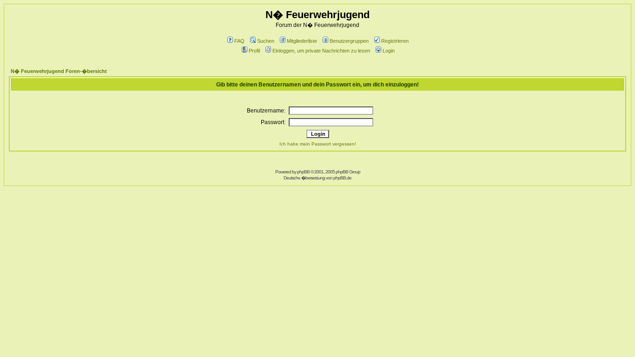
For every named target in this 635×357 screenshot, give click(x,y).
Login (389, 50)
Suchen (265, 41)
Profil (254, 50)
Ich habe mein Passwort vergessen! (317, 143)
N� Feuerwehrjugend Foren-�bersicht (59, 71)
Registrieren (395, 41)
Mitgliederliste (302, 41)
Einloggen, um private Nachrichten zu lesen (321, 50)
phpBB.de (342, 177)
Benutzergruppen (349, 41)
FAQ (239, 41)
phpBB (303, 171)
